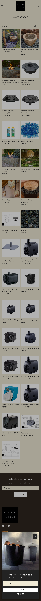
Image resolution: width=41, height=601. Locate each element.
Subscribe (20, 589)
